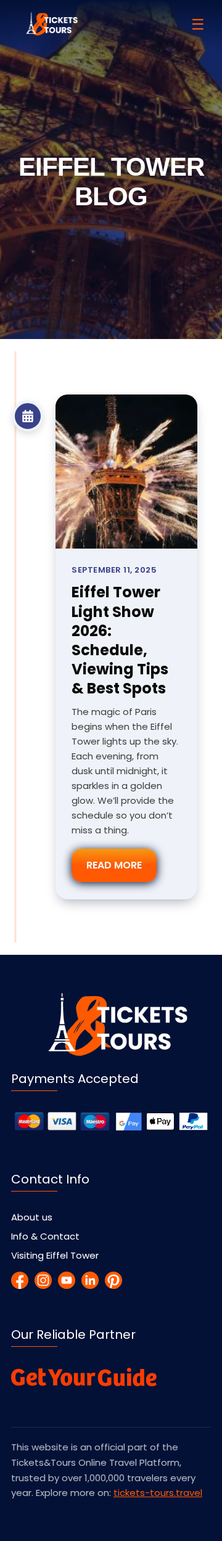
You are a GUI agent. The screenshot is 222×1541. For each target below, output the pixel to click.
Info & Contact (45, 1236)
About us (31, 1217)
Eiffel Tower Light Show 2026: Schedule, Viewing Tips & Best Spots (120, 640)
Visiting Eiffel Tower (55, 1255)
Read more (114, 865)
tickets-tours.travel (157, 1492)
